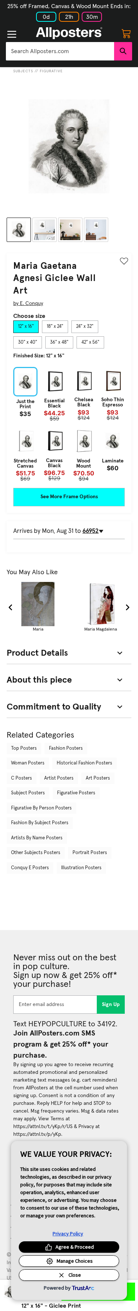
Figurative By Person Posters (41, 808)
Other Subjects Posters (35, 852)
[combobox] (60, 51)
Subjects (23, 71)
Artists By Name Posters (37, 838)
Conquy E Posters (30, 868)
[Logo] (69, 33)
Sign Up (111, 1004)
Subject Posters (28, 793)
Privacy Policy (68, 1233)
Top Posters (24, 748)
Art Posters (98, 778)
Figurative (51, 71)
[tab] (26, 326)
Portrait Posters (89, 852)
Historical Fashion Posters (84, 763)
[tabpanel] (69, 424)
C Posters (21, 778)
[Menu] (12, 34)
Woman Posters (28, 763)
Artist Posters (59, 778)
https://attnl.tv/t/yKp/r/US (42, 1126)
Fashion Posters (66, 748)
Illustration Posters (81, 868)
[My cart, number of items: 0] (126, 33)
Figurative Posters (76, 793)
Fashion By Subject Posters (39, 823)
